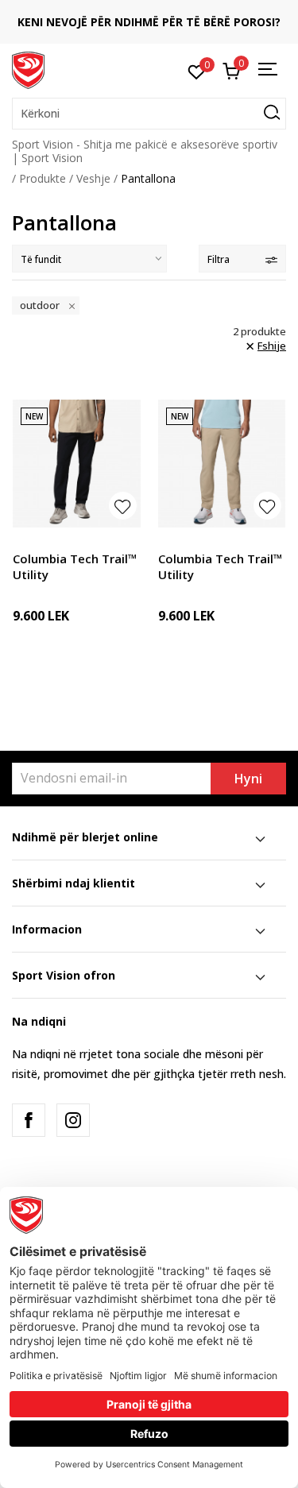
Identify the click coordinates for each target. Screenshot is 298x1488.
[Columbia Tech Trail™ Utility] (77, 464)
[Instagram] (73, 1120)
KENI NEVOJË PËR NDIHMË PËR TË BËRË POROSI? (149, 22)
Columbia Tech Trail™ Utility (75, 566)
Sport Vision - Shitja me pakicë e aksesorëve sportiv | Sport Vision (144, 151)
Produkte (42, 178)
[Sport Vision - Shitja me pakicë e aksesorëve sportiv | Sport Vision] (28, 69)
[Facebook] (29, 1120)
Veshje (93, 178)
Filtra (218, 259)
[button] (149, 113)
